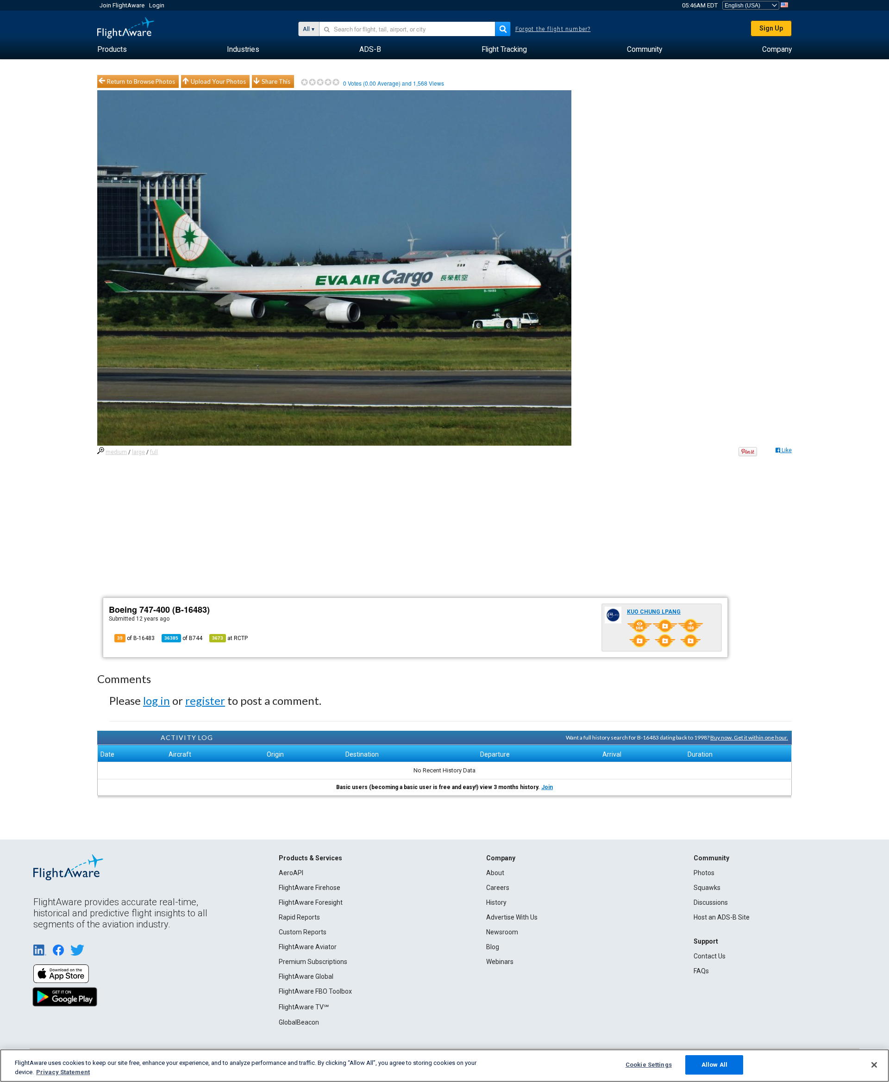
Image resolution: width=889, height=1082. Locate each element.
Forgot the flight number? (553, 29)
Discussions (711, 902)
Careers (497, 887)
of (183, 638)
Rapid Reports (299, 917)
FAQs (701, 971)
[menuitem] (112, 49)
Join (547, 787)
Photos (704, 873)
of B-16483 (136, 638)
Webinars (499, 961)
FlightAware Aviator (308, 947)
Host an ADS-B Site (722, 917)
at (230, 638)
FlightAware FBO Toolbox (315, 991)
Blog (492, 947)
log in (156, 700)
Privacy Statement (63, 1072)
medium (116, 452)
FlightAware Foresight (311, 902)
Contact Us (710, 956)
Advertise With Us (512, 917)
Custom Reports (302, 932)
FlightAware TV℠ (304, 1007)
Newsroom (502, 932)
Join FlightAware (122, 5)
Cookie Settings (649, 1064)
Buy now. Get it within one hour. (749, 737)
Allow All (714, 1064)
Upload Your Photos (218, 81)
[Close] (874, 1065)
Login (156, 5)
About (495, 873)
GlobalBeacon (299, 1022)
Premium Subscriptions (313, 961)
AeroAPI (291, 873)
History (496, 902)
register (205, 700)
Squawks (707, 887)
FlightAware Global (306, 976)
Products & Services (310, 858)
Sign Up (771, 28)
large (138, 452)
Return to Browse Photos (141, 81)
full (154, 452)
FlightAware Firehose (309, 887)
